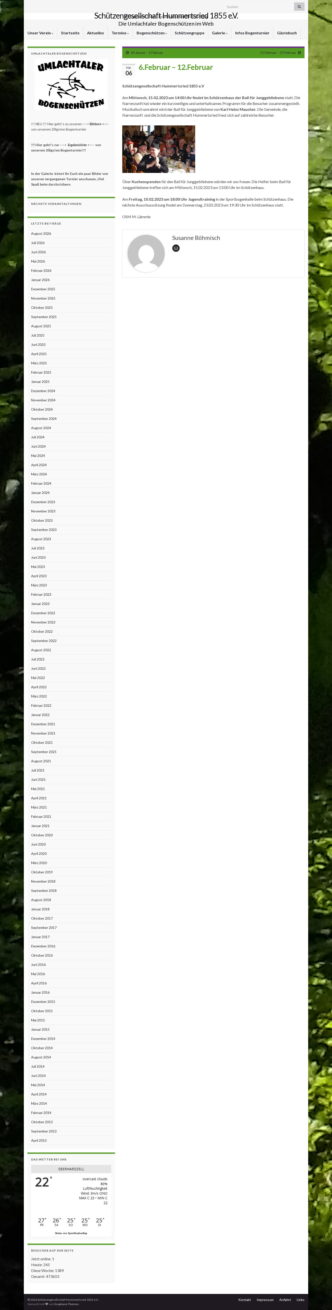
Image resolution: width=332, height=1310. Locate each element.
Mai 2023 (38, 567)
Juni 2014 (38, 1076)
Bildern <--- (99, 124)
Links (301, 1300)
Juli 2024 (37, 437)
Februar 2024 (41, 483)
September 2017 (44, 927)
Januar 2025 (40, 381)
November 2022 (43, 622)
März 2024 (39, 474)
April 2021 (39, 798)
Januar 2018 (40, 909)
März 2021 (39, 807)
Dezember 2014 (43, 1039)
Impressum (265, 1300)
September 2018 (44, 890)
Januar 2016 (40, 992)
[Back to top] (321, 1299)
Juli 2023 (37, 548)
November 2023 (43, 511)
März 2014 (39, 1103)
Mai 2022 (38, 678)
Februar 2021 (41, 816)
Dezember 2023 (43, 502)
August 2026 (41, 233)
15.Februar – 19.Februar (278, 52)
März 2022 (39, 696)
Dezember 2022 (43, 613)
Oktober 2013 (42, 1122)
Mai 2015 (38, 1020)
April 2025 (39, 354)
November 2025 (43, 298)
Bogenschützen (151, 32)
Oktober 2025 (42, 307)
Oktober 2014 (42, 1048)
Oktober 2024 (42, 409)
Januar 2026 (40, 280)
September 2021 (44, 752)
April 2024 (39, 465)
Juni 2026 (38, 252)
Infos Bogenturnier (252, 32)
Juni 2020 (38, 844)
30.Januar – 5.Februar (147, 52)
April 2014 (39, 1094)
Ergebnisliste (77, 145)
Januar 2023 (40, 604)
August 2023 (41, 539)
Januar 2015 (40, 1029)
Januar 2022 (40, 715)
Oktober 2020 (42, 835)
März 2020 (39, 863)
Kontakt (244, 1300)
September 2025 (44, 317)
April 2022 (39, 687)
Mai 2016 (38, 974)
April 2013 (39, 1140)
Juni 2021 (38, 779)
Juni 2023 (38, 557)
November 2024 (43, 400)
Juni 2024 (38, 446)
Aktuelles (95, 32)
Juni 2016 (38, 964)
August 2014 (41, 1057)
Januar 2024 (40, 492)
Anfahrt (285, 1300)
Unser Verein (39, 32)
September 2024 (44, 418)
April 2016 (39, 983)
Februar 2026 (41, 270)
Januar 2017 (40, 937)
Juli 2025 (37, 335)
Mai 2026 (38, 261)
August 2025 (41, 326)
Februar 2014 (41, 1113)
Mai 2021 (38, 789)
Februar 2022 (41, 705)
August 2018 (41, 900)
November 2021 (43, 733)
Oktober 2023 (42, 520)
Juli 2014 (37, 1066)
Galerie (219, 32)
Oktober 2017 (42, 918)
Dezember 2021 (43, 724)
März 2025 (39, 363)
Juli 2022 (37, 659)
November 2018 (43, 881)
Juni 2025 (38, 344)
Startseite (70, 32)
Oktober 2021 (42, 742)
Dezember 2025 (43, 289)
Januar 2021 (40, 826)
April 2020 (39, 853)
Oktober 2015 (42, 1011)
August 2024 (41, 428)
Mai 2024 (38, 455)
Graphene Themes (66, 1304)
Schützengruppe (189, 32)
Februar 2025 (41, 372)
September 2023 (44, 530)
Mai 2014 (38, 1085)
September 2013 (44, 1131)
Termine (119, 32)
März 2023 (39, 585)
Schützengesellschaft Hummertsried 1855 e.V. (166, 15)
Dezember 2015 (43, 1001)
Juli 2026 (37, 243)
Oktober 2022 (42, 631)
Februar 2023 (41, 594)
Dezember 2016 (43, 946)
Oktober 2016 (42, 955)
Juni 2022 (38, 668)
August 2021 (41, 761)
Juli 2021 (37, 770)
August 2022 (41, 650)
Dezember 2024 (43, 391)
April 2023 (39, 576)
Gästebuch (287, 32)
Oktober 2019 (42, 872)
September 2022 (44, 641)
